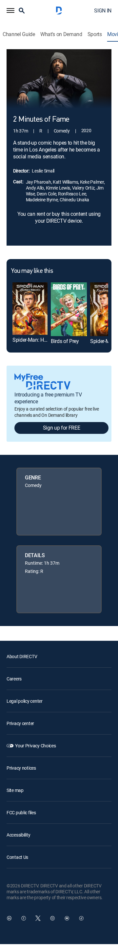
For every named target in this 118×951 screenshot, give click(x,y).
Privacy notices (21, 768)
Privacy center (20, 723)
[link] (30, 308)
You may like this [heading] (32, 271)
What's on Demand (61, 34)
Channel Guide (19, 34)
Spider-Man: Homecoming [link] (41, 339)
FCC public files (21, 812)
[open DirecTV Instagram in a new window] (52, 918)
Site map (15, 790)
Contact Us (17, 857)
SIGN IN (102, 10)
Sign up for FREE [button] (61, 427)
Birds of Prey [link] (65, 341)
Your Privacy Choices (35, 745)
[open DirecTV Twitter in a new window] (38, 918)
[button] (10, 10)
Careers (14, 679)
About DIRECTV (22, 656)
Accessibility (18, 835)
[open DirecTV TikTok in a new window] (81, 918)
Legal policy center (25, 701)
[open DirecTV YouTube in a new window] (66, 918)
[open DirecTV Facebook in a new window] (23, 918)
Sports (95, 34)
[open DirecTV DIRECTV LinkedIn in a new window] (9, 918)
